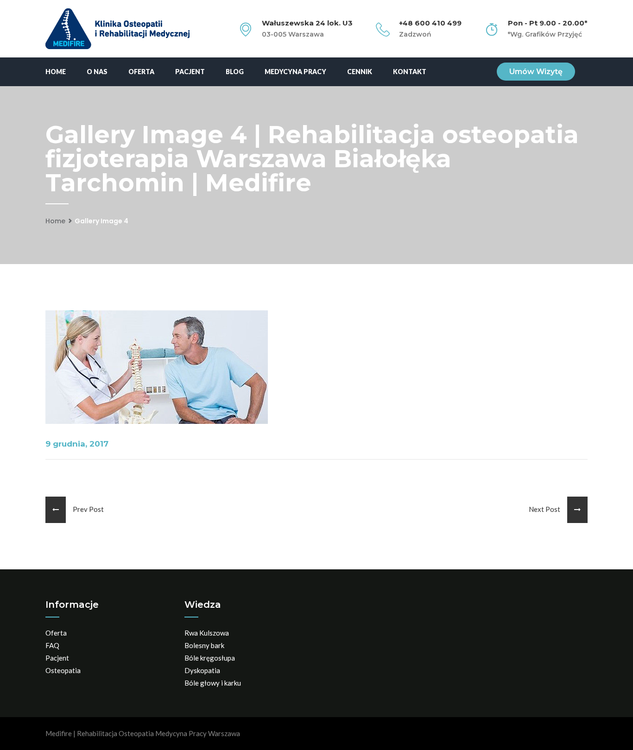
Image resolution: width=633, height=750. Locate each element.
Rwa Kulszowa (206, 633)
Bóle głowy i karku (212, 683)
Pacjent (190, 72)
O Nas (97, 72)
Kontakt (409, 72)
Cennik (359, 72)
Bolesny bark (204, 645)
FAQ (52, 645)
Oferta (141, 72)
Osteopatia (63, 670)
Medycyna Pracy (295, 72)
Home (55, 72)
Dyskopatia (202, 670)
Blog (235, 72)
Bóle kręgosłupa (209, 658)
